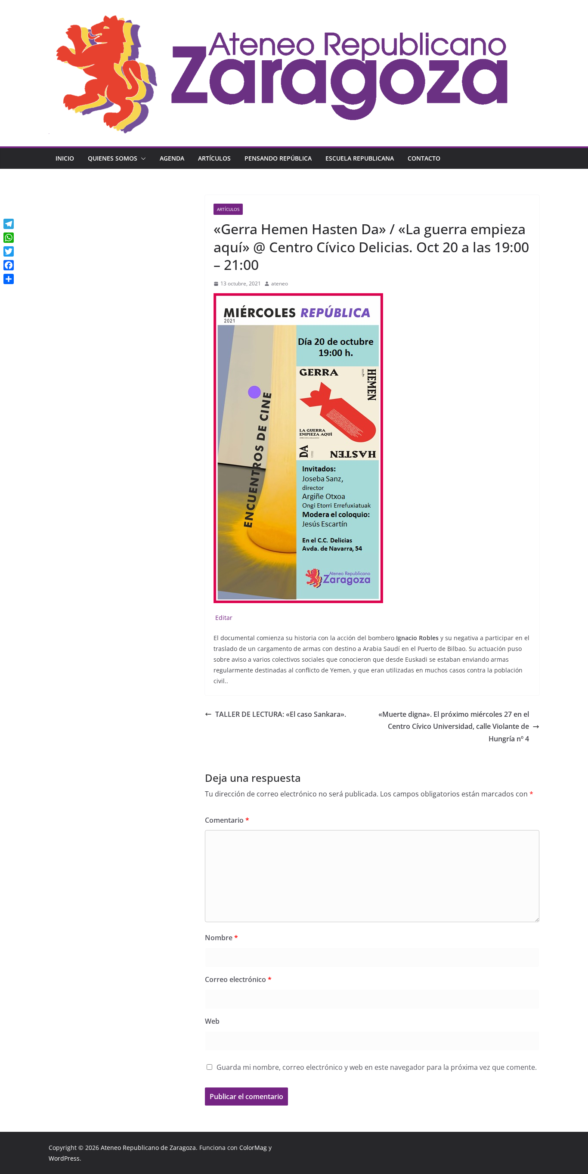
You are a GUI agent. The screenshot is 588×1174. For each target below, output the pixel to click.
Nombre (221, 937)
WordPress (64, 1158)
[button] (141, 158)
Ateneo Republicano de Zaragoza (148, 1147)
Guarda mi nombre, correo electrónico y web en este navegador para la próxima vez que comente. (377, 1067)
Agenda (172, 158)
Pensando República (278, 158)
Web (212, 1021)
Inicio (65, 158)
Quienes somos (112, 158)
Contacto (424, 158)
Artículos (214, 158)
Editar (223, 617)
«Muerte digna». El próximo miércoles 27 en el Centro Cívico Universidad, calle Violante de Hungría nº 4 (453, 726)
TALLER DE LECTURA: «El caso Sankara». (280, 714)
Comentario (227, 820)
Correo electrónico (238, 979)
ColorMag (253, 1147)
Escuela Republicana (359, 158)
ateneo (279, 283)
